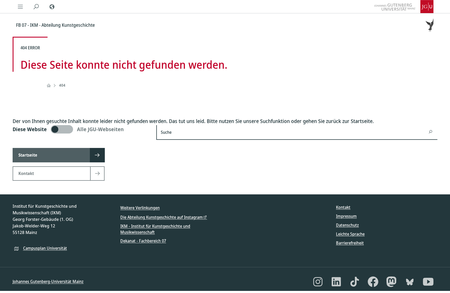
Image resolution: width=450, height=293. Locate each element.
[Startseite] (48, 85)
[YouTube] (428, 281)
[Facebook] (373, 281)
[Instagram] (318, 281)
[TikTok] (354, 281)
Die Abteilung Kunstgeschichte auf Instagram (161, 217)
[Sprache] (52, 6)
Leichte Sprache (350, 234)
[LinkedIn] (336, 281)
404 (62, 85)
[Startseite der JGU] (403, 6)
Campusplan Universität (45, 248)
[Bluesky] (410, 281)
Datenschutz (347, 225)
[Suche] (36, 6)
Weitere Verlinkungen (140, 208)
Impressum (346, 216)
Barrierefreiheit (350, 243)
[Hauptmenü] (20, 6)
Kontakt (343, 207)
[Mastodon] (391, 281)
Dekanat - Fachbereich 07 (143, 241)
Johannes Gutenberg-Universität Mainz (48, 281)
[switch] (81, 129)
